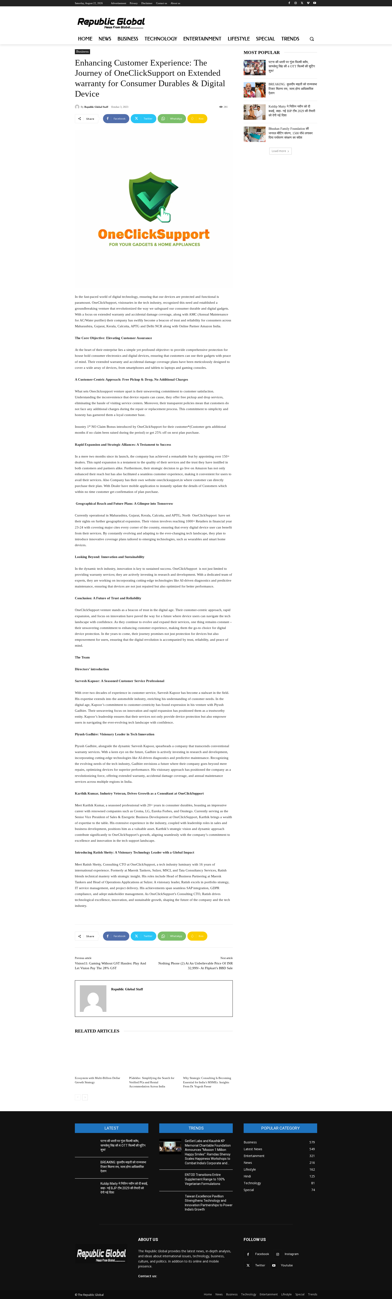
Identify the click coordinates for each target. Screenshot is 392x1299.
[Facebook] (289, 3)
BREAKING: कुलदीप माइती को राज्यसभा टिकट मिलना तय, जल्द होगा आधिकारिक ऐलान (293, 89)
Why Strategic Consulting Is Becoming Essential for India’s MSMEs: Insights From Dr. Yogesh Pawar (207, 1082)
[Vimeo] (308, 3)
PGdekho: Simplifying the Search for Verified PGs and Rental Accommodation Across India (151, 1082)
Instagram (292, 1254)
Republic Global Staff (96, 106)
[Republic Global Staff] (78, 107)
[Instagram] (295, 3)
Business (82, 51)
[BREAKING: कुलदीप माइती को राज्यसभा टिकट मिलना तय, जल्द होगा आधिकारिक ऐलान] (255, 90)
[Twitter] (302, 3)
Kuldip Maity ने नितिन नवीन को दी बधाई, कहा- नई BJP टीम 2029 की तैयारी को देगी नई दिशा (292, 111)
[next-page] (85, 1097)
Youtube (287, 1265)
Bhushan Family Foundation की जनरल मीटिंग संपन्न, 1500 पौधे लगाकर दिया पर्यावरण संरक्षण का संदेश (291, 133)
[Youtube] (314, 3)
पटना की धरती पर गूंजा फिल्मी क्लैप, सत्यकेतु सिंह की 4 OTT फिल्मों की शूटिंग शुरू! (292, 66)
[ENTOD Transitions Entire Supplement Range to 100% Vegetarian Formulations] (170, 1180)
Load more (279, 151)
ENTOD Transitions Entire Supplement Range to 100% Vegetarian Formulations (205, 1179)
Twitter (260, 1265)
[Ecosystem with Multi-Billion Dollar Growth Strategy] (100, 1055)
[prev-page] (78, 1097)
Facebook (262, 1254)
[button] (311, 38)
